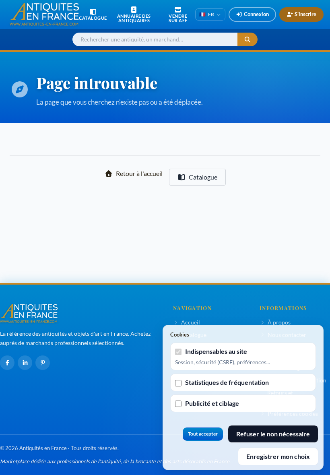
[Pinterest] (42, 362)
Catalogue (203, 177)
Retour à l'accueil (139, 173)
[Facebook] (7, 362)
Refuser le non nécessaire (273, 434)
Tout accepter (203, 434)
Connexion (256, 14)
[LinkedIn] (25, 362)
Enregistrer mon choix (278, 456)
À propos (279, 322)
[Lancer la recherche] (247, 40)
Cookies (179, 334)
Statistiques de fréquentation (227, 382)
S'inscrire (305, 14)
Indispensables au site (216, 351)
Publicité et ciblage (212, 403)
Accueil (190, 322)
